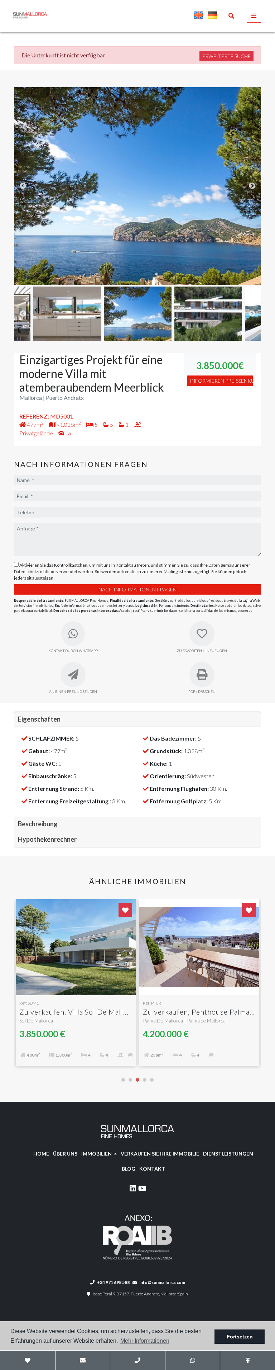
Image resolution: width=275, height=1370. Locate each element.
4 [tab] (144, 1080)
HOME (41, 1154)
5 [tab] (152, 1080)
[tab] (137, 719)
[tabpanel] (76, 986)
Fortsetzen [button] (240, 1337)
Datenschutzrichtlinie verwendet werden (53, 571)
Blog (128, 1169)
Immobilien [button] (97, 1154)
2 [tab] (130, 1080)
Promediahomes (59, 15)
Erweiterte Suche (226, 56)
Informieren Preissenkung (221, 381)
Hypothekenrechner (47, 839)
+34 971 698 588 (113, 1282)
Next (252, 186)
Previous (23, 186)
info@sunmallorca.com (162, 1282)
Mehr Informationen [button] (144, 1341)
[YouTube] (142, 1189)
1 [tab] (123, 1080)
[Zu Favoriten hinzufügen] (125, 910)
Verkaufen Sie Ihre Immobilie (160, 1154)
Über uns (65, 1154)
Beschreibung (38, 824)
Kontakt (152, 1169)
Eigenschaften (39, 719)
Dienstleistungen (228, 1154)
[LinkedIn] (132, 1189)
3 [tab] (137, 1080)
